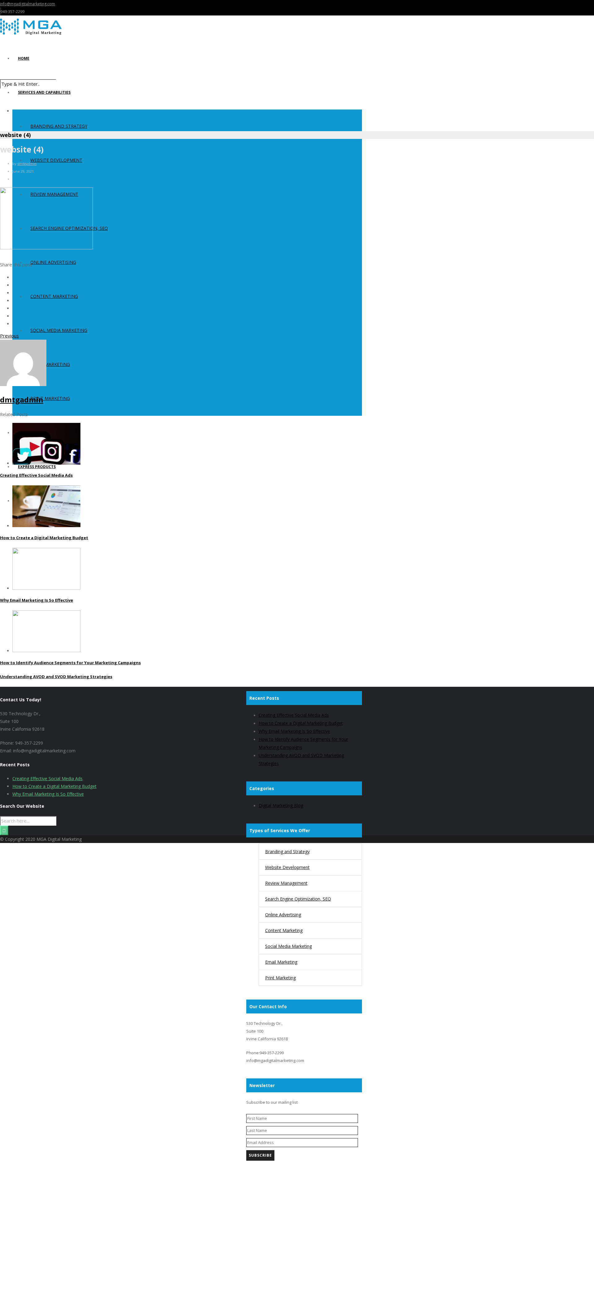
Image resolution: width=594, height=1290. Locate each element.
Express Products (37, 466)
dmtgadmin (27, 163)
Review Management (286, 883)
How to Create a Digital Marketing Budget (44, 537)
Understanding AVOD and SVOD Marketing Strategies (56, 676)
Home (23, 58)
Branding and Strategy (58, 126)
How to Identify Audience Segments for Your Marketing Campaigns (70, 662)
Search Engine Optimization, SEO (298, 899)
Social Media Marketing (58, 330)
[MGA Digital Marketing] (181, 27)
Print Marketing (50, 398)
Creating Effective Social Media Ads (36, 475)
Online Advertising (53, 262)
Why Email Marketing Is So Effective (36, 600)
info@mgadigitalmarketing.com (27, 3)
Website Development (56, 160)
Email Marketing (50, 364)
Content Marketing (54, 296)
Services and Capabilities (44, 92)
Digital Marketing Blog (281, 805)
